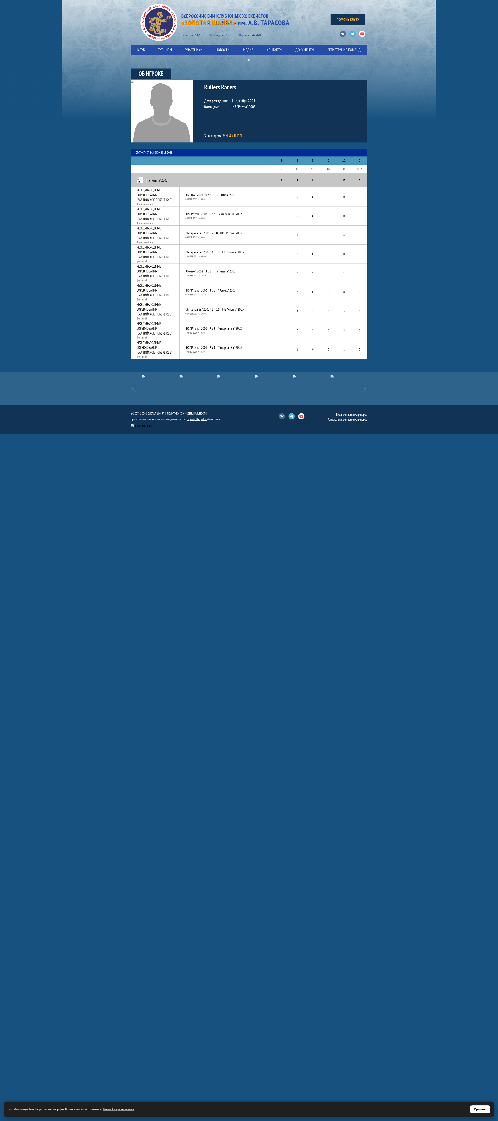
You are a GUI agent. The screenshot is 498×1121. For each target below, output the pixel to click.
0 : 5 (208, 195)
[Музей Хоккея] (312, 376)
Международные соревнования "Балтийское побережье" (154, 195)
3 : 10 (216, 309)
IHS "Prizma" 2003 (225, 195)
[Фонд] (274, 376)
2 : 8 (215, 233)
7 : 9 (212, 328)
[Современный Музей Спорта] (349, 376)
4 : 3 (213, 290)
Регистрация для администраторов (347, 419)
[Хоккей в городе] (236, 376)
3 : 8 (208, 271)
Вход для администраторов (351, 414)
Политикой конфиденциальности (118, 1109)
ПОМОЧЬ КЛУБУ (348, 19)
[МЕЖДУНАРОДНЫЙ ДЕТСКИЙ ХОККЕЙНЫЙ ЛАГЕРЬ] (161, 376)
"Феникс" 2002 (194, 195)
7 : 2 (212, 347)
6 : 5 (213, 214)
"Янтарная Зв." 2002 (230, 214)
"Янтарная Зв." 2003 (197, 233)
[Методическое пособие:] (198, 376)
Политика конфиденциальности (187, 413)
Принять (480, 1109)
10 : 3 (216, 252)
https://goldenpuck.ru (197, 419)
